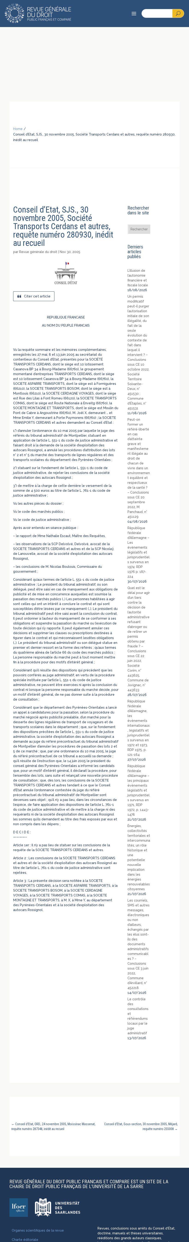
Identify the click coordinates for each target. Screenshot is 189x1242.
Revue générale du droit (38, 252)
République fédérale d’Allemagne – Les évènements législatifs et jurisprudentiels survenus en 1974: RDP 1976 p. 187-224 (138, 552)
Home (18, 129)
